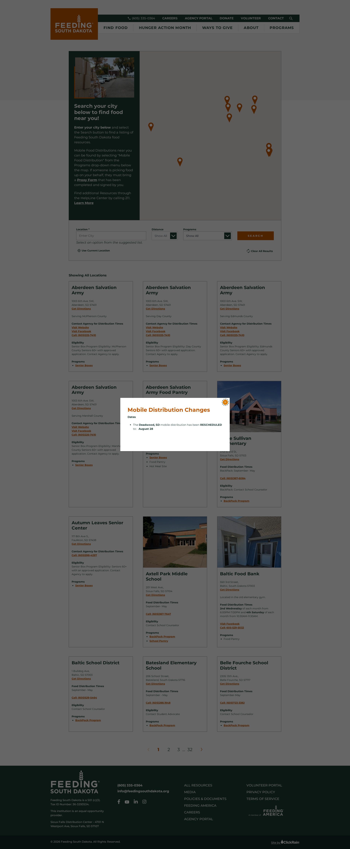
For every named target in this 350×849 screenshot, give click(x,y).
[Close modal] (225, 402)
